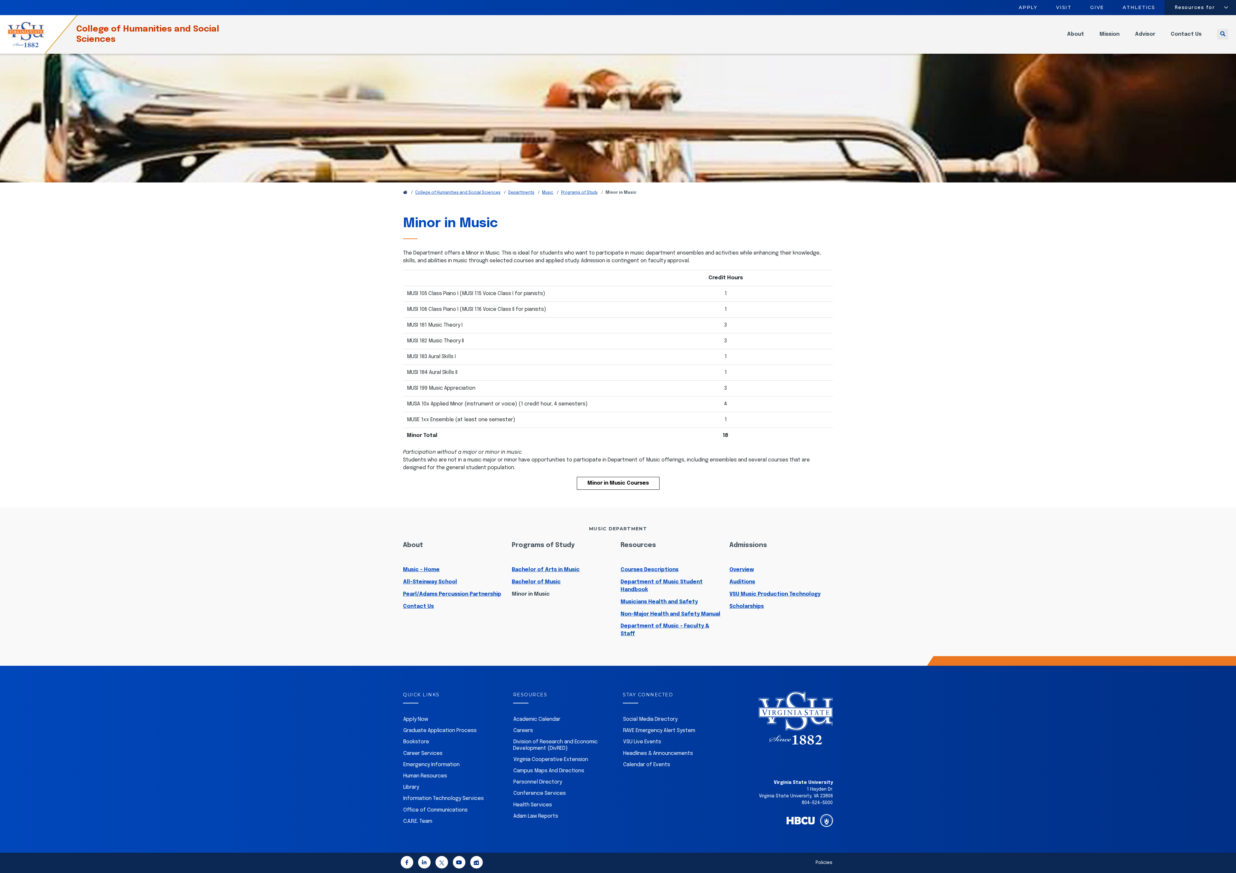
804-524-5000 (817, 803)
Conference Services (539, 793)
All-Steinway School (430, 582)
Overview (741, 569)
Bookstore (416, 742)
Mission (1109, 34)
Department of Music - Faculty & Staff (665, 629)
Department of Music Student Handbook (662, 585)
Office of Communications (435, 810)
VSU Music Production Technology (774, 594)
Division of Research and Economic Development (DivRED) (555, 745)
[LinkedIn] (424, 863)
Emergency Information (431, 764)
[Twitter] (442, 863)
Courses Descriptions (650, 569)
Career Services (423, 753)
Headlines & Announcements (658, 753)
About (1075, 34)
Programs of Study (579, 193)
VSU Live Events (642, 742)
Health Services (532, 805)
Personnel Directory (537, 782)
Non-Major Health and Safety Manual (670, 614)
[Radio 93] (476, 863)
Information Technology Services (443, 798)
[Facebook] (407, 863)
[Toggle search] (1222, 34)
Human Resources (425, 776)
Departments (521, 193)
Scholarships (746, 606)
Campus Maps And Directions (548, 771)
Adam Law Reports (535, 816)
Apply (1028, 7)
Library (411, 787)
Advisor (1145, 34)
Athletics (1139, 7)
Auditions (742, 582)
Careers (523, 730)
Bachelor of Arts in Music (546, 569)
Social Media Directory (650, 719)
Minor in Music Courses (618, 483)
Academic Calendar (536, 719)
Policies (824, 862)
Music (547, 193)
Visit (1064, 7)
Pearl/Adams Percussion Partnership (452, 594)
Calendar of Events (646, 764)
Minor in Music (531, 594)
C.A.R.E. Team (417, 821)
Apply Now (415, 719)
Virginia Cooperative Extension (550, 759)
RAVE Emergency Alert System (659, 730)
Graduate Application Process (440, 730)
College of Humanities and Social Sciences (147, 34)
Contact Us (1186, 34)
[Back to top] (1225, 850)
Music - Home (421, 569)
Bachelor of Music (536, 582)
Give (1097, 7)
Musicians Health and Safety (659, 602)
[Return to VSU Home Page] (405, 193)
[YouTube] (459, 863)
